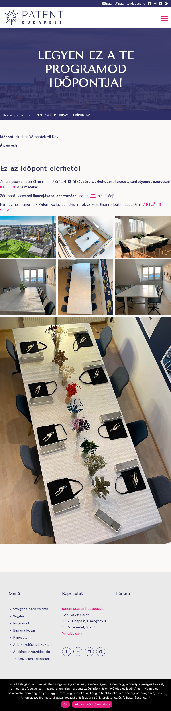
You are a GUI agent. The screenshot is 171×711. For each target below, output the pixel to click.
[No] (165, 695)
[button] (164, 19)
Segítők (19, 616)
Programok (21, 623)
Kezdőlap (9, 115)
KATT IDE (8, 187)
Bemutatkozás (24, 630)
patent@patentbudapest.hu (125, 3)
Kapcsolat (21, 637)
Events (23, 115)
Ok (65, 704)
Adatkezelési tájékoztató (33, 644)
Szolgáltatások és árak (30, 609)
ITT (93, 196)
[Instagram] (77, 651)
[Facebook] (66, 651)
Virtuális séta (72, 633)
